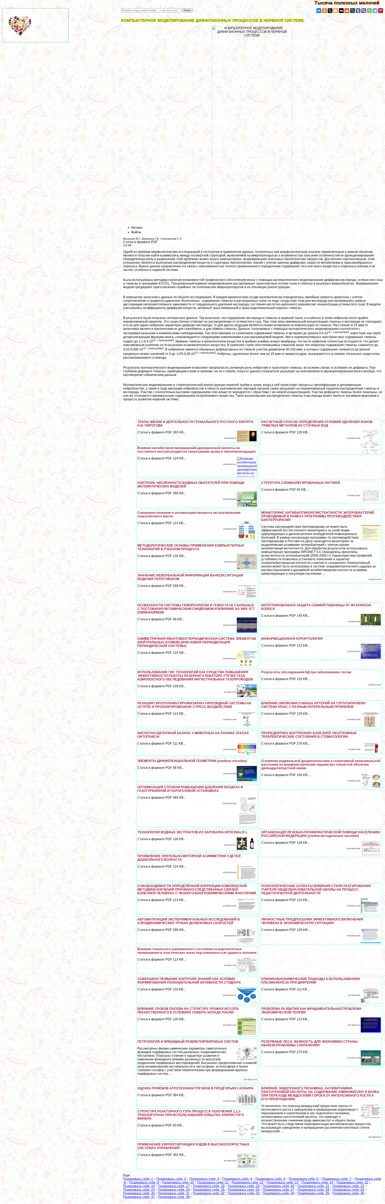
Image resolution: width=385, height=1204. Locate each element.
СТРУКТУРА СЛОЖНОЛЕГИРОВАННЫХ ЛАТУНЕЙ (300, 482)
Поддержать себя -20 (278, 1186)
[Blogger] (335, 10)
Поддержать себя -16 (139, 1186)
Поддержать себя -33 (243, 1193)
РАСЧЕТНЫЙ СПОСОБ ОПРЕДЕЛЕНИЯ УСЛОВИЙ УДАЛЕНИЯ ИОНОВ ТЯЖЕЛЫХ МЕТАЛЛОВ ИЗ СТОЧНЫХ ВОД (317, 423)
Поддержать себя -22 (348, 1186)
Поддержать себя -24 (174, 1189)
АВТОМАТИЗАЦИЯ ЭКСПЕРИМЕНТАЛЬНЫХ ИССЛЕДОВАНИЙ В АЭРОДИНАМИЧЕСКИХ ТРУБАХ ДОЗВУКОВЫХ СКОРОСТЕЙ (188, 921)
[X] (330, 10)
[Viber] (363, 10)
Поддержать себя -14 (317, 1182)
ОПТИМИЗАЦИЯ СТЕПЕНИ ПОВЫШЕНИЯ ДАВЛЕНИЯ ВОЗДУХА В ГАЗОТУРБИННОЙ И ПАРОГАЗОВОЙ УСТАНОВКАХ (190, 788)
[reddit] (346, 10)
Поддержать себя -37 (139, 1197)
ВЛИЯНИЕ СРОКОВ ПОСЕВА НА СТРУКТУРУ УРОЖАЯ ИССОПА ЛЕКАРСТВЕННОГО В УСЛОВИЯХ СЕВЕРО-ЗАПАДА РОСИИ (188, 1010)
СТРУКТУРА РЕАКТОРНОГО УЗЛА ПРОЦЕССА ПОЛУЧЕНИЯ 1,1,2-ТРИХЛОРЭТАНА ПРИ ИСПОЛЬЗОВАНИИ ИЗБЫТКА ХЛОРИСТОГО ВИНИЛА (190, 1115)
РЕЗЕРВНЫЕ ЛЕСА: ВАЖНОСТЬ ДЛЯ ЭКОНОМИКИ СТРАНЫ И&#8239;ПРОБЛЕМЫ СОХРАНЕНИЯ (309, 1043)
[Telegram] (375, 10)
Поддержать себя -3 (204, 1179)
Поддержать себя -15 (352, 1182)
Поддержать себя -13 (282, 1182)
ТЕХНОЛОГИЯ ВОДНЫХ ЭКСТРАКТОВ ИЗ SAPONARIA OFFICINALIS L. (192, 832)
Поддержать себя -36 (348, 1193)
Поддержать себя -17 (174, 1186)
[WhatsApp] (369, 10)
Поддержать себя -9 (144, 1182)
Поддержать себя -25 (209, 1189)
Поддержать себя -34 (278, 1193)
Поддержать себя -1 (138, 1179)
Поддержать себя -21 (313, 1186)
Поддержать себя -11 (213, 1182)
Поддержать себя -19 (243, 1186)
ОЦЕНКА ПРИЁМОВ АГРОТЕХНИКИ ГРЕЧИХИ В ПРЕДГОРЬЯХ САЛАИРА (195, 1088)
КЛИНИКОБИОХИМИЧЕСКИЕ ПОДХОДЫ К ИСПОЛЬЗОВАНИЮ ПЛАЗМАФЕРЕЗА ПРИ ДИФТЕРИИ (310, 980)
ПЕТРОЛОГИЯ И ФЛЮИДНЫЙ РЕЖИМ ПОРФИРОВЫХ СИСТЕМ (187, 1041)
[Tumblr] (358, 10)
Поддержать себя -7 (337, 1179)
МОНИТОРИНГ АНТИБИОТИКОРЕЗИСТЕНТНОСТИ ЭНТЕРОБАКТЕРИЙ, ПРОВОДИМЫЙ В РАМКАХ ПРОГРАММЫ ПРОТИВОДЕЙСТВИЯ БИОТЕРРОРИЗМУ (318, 516)
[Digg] (341, 10)
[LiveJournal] (352, 10)
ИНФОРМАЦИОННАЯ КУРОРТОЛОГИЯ (292, 638)
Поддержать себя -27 (278, 1189)
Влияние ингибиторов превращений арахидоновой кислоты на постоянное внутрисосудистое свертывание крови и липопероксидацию (196, 449)
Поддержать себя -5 (270, 1179)
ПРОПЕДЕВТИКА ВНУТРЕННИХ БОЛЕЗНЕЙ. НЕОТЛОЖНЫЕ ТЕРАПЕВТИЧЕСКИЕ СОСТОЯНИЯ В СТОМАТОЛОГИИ (309, 734)
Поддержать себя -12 (247, 1182)
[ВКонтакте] (318, 10)
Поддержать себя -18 (209, 1186)
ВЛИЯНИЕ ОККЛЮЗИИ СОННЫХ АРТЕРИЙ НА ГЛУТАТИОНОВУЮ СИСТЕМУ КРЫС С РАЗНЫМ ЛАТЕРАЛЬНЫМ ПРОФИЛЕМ (313, 704)
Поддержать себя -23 (139, 1189)
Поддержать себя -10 (178, 1182)
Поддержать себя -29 (348, 1189)
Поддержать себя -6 (303, 1179)
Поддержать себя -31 (174, 1193)
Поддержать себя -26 (243, 1189)
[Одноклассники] (324, 10)
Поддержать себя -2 (171, 1179)
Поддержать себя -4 (237, 1179)
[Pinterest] (380, 10)
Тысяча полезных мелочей (349, 2)
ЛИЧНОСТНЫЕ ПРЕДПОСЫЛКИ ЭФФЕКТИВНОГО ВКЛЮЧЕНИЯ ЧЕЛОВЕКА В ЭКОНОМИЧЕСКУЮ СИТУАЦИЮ (312, 921)
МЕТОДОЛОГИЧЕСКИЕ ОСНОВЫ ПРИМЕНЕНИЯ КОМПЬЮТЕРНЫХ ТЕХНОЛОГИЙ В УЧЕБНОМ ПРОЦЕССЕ (190, 547)
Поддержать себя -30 (139, 1193)
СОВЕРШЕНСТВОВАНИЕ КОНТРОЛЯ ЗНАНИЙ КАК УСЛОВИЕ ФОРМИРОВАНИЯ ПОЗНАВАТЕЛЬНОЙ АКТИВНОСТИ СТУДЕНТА (189, 980)
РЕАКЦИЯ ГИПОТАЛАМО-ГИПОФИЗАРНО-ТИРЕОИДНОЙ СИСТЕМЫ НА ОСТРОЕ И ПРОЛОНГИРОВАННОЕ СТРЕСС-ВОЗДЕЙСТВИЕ (194, 704)
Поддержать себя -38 (174, 1197)
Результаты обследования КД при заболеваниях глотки (306, 672)
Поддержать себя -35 (313, 1193)
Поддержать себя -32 (209, 1193)
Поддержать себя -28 (313, 1189)
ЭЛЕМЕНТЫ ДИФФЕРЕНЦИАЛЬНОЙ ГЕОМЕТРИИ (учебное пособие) (192, 761)
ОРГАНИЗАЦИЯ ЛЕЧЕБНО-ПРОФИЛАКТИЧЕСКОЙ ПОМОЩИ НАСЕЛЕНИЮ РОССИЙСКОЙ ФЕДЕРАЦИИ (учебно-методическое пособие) (320, 834)
